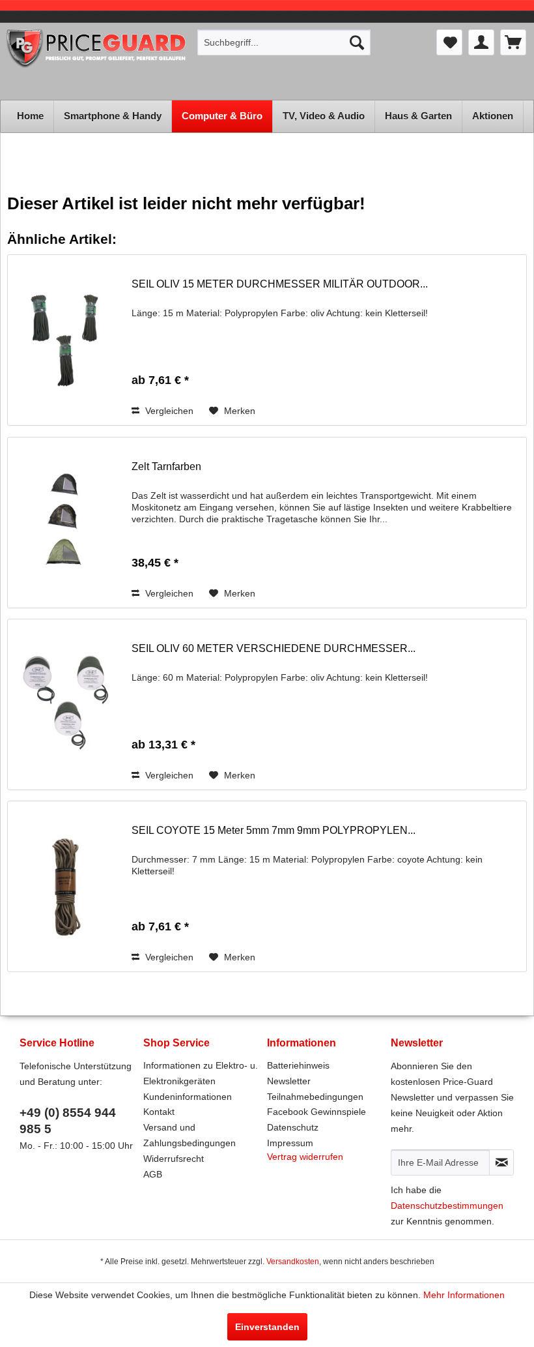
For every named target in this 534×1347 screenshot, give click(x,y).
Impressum (290, 1143)
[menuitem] (284, 42)
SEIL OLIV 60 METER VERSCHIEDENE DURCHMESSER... (273, 648)
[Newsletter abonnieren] (501, 1162)
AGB (152, 1174)
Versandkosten (292, 1261)
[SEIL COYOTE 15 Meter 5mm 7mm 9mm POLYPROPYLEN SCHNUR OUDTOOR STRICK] (66, 886)
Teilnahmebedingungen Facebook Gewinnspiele (316, 1104)
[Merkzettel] (449, 42)
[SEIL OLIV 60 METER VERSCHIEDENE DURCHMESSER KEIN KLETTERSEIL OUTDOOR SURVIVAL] (66, 704)
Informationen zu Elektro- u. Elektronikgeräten (200, 1073)
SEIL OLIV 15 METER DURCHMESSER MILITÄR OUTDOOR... (280, 283)
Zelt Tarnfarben (166, 466)
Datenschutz (292, 1127)
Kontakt (159, 1111)
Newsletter (289, 1081)
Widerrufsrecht (173, 1158)
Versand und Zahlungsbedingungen (189, 1135)
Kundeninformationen (187, 1096)
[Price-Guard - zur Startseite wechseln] (97, 61)
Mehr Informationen (464, 1295)
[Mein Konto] (481, 42)
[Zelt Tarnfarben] (66, 522)
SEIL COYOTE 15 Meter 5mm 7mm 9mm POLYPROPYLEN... (273, 830)
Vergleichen (168, 411)
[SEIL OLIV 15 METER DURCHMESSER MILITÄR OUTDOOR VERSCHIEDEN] (66, 340)
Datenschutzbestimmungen (447, 1205)
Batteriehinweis (298, 1065)
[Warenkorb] (513, 42)
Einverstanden (267, 1327)
